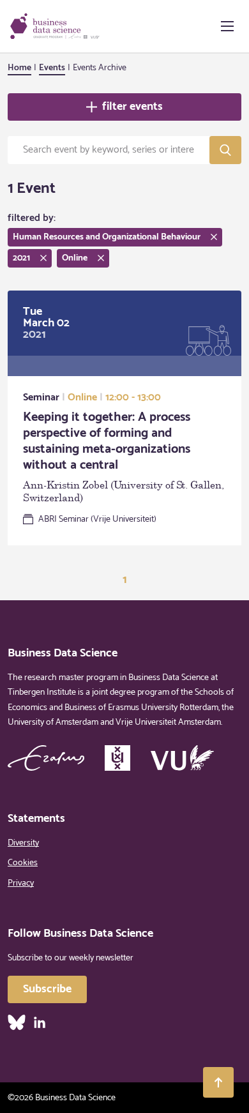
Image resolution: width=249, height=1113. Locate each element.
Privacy (21, 883)
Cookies (23, 863)
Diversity (23, 843)
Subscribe (47, 989)
